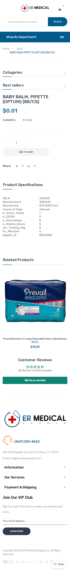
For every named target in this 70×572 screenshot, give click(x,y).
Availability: (9, 120)
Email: (6, 458)
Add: (5, 452)
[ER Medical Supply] (35, 5)
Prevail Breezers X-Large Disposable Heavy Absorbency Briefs (35, 340)
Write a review (35, 380)
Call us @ (19, 437)
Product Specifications (23, 185)
